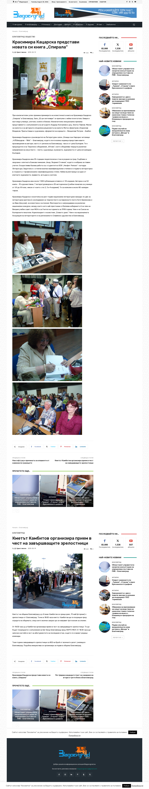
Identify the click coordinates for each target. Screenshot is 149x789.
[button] (134, 24)
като (105, 43)
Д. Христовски (20, 52)
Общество (30, 37)
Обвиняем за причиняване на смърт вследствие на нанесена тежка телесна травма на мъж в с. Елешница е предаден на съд (123, 116)
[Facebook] (126, 1)
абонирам (131, 43)
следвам (117, 43)
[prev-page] (13, 510)
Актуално (52, 497)
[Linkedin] (71, 774)
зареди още (117, 141)
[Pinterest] (77, 774)
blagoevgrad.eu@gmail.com (87, 769)
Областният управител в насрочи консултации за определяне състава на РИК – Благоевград (26, 501)
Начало (15, 31)
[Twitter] (132, 1)
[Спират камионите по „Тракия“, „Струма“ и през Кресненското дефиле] (53, 491)
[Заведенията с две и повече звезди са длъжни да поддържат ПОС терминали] (80, 491)
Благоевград (23, 31)
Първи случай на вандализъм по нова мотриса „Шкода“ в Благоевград (121, 132)
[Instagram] (129, 1)
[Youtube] (135, 1)
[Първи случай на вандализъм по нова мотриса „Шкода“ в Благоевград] (104, 130)
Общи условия (40, 787)
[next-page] (17, 510)
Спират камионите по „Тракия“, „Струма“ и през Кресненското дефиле (52, 502)
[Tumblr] (83, 774)
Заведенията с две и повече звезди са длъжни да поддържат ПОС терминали (80, 501)
